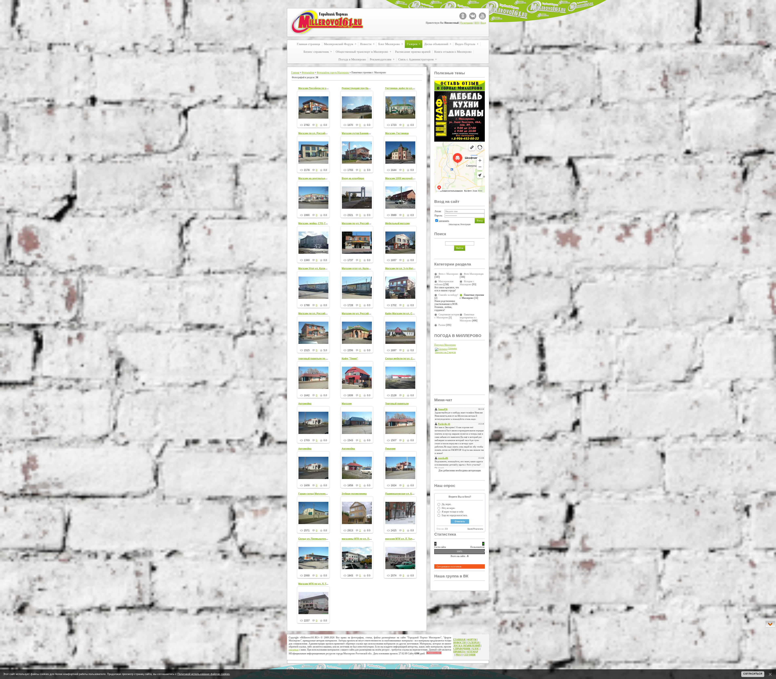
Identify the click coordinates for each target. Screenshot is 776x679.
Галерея (473, 642)
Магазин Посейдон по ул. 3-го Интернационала (326, 88)
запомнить (444, 221)
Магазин (347, 403)
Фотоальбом (308, 72)
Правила (459, 651)
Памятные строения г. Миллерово (472, 296)
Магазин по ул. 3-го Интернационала (407, 268)
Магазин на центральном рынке (317, 178)
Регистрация (466, 22)
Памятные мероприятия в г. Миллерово (468, 317)
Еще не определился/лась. (455, 515)
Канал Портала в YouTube (482, 15)
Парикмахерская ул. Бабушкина (404, 493)
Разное (442, 325)
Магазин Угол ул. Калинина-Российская (322, 268)
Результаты (478, 529)
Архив (470, 529)
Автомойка (304, 403)
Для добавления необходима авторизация (460, 470)
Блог (475, 648)
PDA (458, 654)
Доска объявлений (466, 645)
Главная (295, 72)
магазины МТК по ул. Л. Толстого (361, 538)
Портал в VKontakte (472, 15)
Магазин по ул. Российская (314, 133)
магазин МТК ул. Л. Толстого (402, 538)
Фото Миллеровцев (474, 274)
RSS (476, 22)
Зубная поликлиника (354, 493)
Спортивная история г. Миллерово (446, 316)
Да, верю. (446, 504)
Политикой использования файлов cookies (203, 674)
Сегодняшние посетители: (449, 566)
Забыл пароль (454, 224)
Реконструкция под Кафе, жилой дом (364, 88)
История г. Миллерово (467, 283)
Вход (483, 22)
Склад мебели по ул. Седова (402, 358)
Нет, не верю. (448, 508)
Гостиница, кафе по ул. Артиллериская (408, 88)
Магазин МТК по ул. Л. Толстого (316, 583)
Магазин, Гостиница (397, 133)
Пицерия (390, 448)
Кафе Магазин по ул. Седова (402, 313)
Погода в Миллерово (445, 344)
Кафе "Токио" (350, 358)
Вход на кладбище (353, 178)
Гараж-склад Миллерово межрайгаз (320, 493)
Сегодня (470, 654)
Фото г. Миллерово (448, 274)
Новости (459, 642)
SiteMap (472, 651)
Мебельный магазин (397, 223)
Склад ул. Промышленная (314, 538)
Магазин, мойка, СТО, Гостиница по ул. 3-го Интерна (329, 223)
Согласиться (752, 673)
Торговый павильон (397, 403)
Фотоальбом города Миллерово (333, 72)
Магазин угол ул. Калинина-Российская (365, 268)
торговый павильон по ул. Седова (318, 358)
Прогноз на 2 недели (445, 352)
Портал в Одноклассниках (462, 15)
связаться (293, 649)
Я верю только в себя (452, 511)
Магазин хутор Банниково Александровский (368, 133)
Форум (471, 639)
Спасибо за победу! (448, 295)
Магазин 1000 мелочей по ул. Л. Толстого (409, 178)
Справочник (461, 648)
